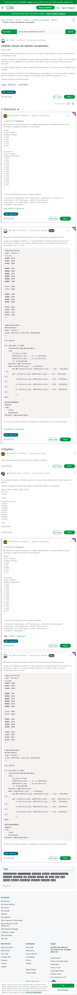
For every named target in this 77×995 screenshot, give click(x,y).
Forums (18, 20)
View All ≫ (6, 886)
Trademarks (55, 964)
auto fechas (35, 880)
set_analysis (8, 877)
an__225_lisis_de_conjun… (59, 874)
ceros (53, 880)
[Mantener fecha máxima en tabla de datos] (72, 104)
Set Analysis (23, 84)
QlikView (4, 914)
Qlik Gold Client (6, 935)
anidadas (7, 880)
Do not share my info (59, 977)
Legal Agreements (57, 971)
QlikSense (11, 84)
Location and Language (40, 20)
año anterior (45, 880)
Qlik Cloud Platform (8, 904)
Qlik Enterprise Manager (9, 929)
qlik (25, 877)
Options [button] (73, 20)
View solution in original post (14, 208)
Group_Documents (24, 874)
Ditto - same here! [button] (8, 92)
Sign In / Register (68, 8)
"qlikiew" (12, 636)
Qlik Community (7, 20)
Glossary (4, 960)
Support (4, 967)
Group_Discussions (10, 874)
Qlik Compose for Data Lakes (12, 920)
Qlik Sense (5, 908)
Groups (26, 20)
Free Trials (4, 954)
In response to (14, 121)
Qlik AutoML (5, 911)
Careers (28, 963)
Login (29, 2)
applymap (15, 880)
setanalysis (21, 636)
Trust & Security (31, 954)
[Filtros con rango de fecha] (69, 104)
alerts (62, 877)
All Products (5, 901)
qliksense (46, 874)
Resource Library (7, 947)
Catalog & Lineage (7, 932)
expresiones (18, 877)
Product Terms (56, 974)
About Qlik (29, 947)
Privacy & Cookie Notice (59, 961)
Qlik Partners (5, 951)
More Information (63, 990)
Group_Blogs (36, 874)
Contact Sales (31, 973)
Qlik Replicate (6, 917)
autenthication (24, 880)
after (57, 877)
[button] (74, 40)
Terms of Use (55, 968)
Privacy (28, 960)
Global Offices (31, 970)
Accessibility (30, 957)
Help (58, 8)
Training (4, 963)
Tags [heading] (5, 868)
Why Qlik (4, 939)
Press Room (30, 951)
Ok (63, 985)
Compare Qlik (6, 957)
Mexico (54, 20)
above (51, 877)
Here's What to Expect (56, 14)
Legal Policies (55, 958)
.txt (46, 877)
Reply (69, 97)
